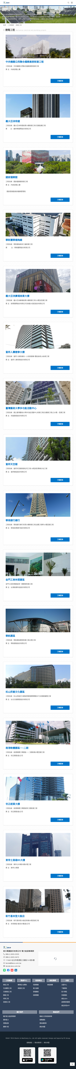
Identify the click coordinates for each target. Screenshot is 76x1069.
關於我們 (20, 1012)
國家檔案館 (12, 177)
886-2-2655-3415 (12, 957)
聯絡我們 (56, 1012)
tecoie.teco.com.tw (13, 966)
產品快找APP (65, 1005)
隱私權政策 (43, 1023)
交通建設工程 (7, 992)
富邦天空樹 (12, 464)
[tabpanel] (38, 14)
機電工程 (6, 995)
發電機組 (36, 992)
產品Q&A (64, 998)
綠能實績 (53, 980)
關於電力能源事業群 (9, 1016)
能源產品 (38, 980)
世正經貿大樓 (13, 803)
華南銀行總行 (13, 520)
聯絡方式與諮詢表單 (46, 1016)
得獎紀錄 (6, 1023)
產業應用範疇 (65, 1002)
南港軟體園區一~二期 (17, 747)
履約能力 (6, 1020)
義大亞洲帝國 (13, 121)
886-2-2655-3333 (12, 954)
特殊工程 (6, 998)
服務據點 (42, 1020)
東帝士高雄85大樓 (15, 860)
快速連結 (64, 995)
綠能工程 (6, 985)
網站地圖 (42, 1027)
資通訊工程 (6, 1002)
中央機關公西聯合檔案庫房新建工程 (25, 61)
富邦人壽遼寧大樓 (15, 352)
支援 (67, 980)
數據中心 (24, 980)
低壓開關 (36, 985)
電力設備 (36, 988)
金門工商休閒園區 (15, 579)
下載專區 (64, 988)
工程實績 (9, 980)
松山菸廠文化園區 (15, 691)
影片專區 (64, 992)
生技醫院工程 (7, 988)
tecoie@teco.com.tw (13, 963)
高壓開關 (36, 995)
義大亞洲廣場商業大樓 (17, 295)
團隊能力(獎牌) (22, 985)
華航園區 (10, 635)
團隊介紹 (6, 1027)
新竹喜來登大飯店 (15, 916)
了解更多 (60, 81)
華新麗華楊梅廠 (14, 239)
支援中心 (64, 985)
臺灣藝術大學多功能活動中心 (21, 408)
